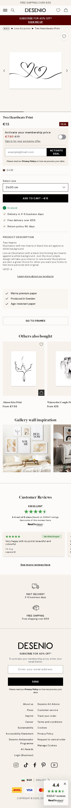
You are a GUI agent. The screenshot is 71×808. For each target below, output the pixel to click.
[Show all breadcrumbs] (6, 28)
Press (30, 710)
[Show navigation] (5, 10)
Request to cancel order (52, 739)
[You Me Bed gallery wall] (27, 448)
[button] (56, 792)
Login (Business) (23, 755)
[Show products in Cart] (66, 10)
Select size (9, 180)
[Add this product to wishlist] (64, 36)
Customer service (48, 710)
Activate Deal (56, 152)
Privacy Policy (29, 161)
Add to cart (35, 198)
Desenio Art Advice (49, 704)
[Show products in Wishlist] (58, 10)
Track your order (47, 715)
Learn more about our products (35, 276)
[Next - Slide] (67, 70)
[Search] (13, 10)
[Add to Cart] (41, 393)
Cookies (42, 727)
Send (35, 681)
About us (28, 704)
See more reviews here (35, 564)
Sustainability (25, 727)
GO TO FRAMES (35, 320)
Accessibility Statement (19, 733)
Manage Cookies (47, 745)
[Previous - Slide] (4, 70)
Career (29, 721)
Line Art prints (22, 28)
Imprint (29, 715)
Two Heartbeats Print (47, 28)
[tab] (12, 110)
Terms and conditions (50, 721)
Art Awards (27, 749)
